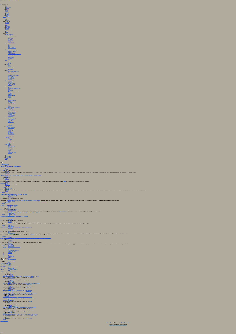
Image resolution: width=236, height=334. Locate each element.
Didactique (7, 171)
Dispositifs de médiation (12, 206)
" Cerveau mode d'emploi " (7, 300)
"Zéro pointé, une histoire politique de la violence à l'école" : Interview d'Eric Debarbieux (17, 290)
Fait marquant (5, 218)
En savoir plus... (3, 173)
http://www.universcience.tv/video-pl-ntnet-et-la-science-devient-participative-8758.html (24, 212)
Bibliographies (10, 267)
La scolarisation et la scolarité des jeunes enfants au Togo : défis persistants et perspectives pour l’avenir (20, 314)
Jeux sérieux (10, 221)
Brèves (6, 168)
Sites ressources (10, 274)
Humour (9, 224)
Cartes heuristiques (11, 245)
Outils (6, 178)
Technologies (7, 174)
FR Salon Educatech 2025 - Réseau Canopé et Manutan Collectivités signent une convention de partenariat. (21, 276)
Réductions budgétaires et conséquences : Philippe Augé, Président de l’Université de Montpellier (19, 307)
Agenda (6, 169)
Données (9, 265)
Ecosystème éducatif (11, 288)
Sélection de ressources (9, 266)
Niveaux (4, 313)
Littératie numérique (11, 236)
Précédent (4, 247)
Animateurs (7, 180)
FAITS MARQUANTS (4, 264)
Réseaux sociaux (8, 263)
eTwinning (9, 257)
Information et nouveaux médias (13, 234)
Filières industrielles (8, 188)
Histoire (9, 270)
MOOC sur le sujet (45, 201)
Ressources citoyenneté (12, 271)
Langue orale (10, 225)
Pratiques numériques (9, 244)
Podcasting (10, 252)
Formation (7, 208)
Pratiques (7, 179)
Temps (9, 262)
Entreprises (10, 241)
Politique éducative (11, 260)
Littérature (9, 207)
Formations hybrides (11, 213)
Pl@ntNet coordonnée (63, 211)
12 (3, 254)
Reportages (5, 229)
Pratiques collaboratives (12, 251)
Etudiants (7, 187)
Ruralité (9, 299)
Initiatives (9, 199)
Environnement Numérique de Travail (14, 247)
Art (8, 203)
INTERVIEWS (3, 266)
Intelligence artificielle (11, 278)
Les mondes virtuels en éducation (13, 250)
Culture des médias (11, 230)
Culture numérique (11, 197)
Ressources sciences (11, 272)
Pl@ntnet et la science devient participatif (9, 205)
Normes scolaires (11, 291)
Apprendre (9, 193)
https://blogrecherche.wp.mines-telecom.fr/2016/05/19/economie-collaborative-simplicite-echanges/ (23, 200)
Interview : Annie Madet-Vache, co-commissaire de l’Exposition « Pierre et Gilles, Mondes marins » (19, 286)
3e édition (32, 234)
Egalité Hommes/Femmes (12, 306)
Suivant (4, 256)
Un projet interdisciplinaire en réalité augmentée (10, 166)
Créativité (9, 196)
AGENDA (2, 271)
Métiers (6, 239)
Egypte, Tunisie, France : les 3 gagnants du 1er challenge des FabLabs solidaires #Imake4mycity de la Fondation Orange (25, 238)
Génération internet (11, 289)
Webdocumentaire (11, 256)
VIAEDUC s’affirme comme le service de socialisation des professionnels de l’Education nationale (20, 175)
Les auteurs (5, 319)
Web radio (9, 255)
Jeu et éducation (10, 219)
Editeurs (6, 183)
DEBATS (2, 263)
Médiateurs (7, 190)
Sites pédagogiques (11, 273)
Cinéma (9, 204)
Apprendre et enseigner (9, 192)
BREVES (2, 269)
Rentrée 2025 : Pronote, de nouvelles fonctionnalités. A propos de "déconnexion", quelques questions (20, 293)
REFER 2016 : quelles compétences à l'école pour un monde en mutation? (16, 227)
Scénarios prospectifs (11, 261)
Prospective (7, 258)
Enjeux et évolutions (11, 211)
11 (3, 253)
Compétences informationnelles (13, 229)
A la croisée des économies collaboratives (9, 184)
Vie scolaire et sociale (11, 312)
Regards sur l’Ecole (11, 292)
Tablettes (9, 254)
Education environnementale (13, 269)
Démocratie (10, 305)
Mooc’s (9, 215)
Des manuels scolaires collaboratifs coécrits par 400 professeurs (14, 216)
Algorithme (9, 264)
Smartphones (10, 253)
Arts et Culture (7, 202)
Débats (6, 165)
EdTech (6, 184)
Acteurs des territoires (11, 285)
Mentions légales (108, 322)
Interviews (7, 167)
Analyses (6, 176)
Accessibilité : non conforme (126, 322)
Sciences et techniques (9, 275)
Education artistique (11, 268)
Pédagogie (7, 173)
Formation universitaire (12, 214)
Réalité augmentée (11, 281)
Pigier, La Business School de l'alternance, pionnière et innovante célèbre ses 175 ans (17, 297)
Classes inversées (11, 246)
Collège (6, 316)
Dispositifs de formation (12, 210)
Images (9, 249)
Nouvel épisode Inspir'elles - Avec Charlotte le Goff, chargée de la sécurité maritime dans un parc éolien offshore (21, 283)
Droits (9, 232)
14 (3, 255)
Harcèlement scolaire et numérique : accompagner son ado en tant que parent (16, 317)
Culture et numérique (11, 205)
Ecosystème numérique (12, 259)
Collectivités (7, 182)
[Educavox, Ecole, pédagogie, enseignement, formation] (10, 0)
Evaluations (10, 198)
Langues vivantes (11, 226)
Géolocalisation (10, 248)
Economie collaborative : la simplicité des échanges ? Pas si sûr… (14, 194)
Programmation (10, 228)
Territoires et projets (11, 295)
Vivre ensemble (8, 303)
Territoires (7, 296)
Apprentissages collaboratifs (12, 195)
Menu (2, 162)
